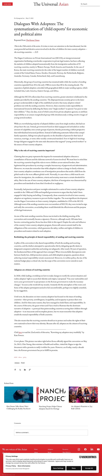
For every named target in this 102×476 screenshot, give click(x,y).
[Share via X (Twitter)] (20, 370)
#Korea (20, 357)
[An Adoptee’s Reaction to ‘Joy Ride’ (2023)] (83, 395)
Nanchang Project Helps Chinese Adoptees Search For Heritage (50, 407)
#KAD (15, 357)
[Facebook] (85, 449)
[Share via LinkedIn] (25, 370)
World (23, 363)
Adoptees (17, 363)
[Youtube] (98, 449)
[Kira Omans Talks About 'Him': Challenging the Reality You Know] (18, 395)
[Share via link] (30, 370)
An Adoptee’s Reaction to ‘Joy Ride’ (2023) (81, 407)
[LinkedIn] (91, 449)
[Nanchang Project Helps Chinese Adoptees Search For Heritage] (51, 395)
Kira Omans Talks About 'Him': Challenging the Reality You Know (18, 407)
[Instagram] (78, 449)
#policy (24, 357)
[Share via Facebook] (15, 370)
